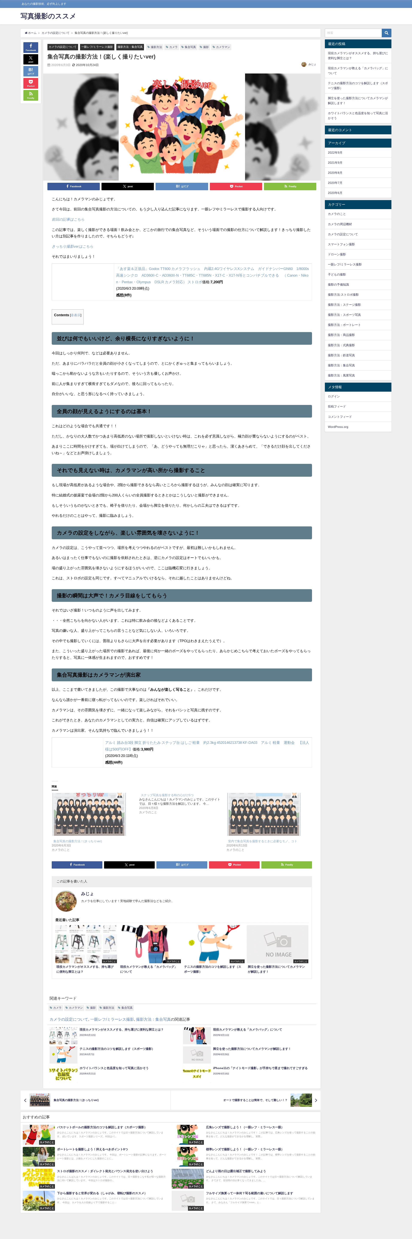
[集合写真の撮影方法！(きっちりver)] (93, 814)
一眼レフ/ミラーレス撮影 (97, 46)
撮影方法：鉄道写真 (341, 355)
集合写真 (190, 47)
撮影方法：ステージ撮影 (344, 304)
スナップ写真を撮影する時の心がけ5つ (167, 795)
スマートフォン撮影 (341, 244)
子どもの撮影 (337, 274)
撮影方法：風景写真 (341, 375)
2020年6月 (335, 192)
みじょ (312, 64)
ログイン (334, 396)
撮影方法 (156, 47)
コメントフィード (340, 416)
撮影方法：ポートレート (344, 324)
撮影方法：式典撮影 (341, 345)
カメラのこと (337, 213)
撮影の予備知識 (338, 284)
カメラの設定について (63, 46)
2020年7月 (335, 182)
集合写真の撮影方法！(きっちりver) (77, 841)
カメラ (173, 47)
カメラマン (223, 47)
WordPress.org (338, 426)
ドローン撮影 (337, 254)
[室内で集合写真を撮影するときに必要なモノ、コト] (267, 814)
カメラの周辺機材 (340, 224)
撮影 (206, 47)
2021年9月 (335, 162)
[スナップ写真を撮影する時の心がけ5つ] (182, 803)
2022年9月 (335, 152)
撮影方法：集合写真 (130, 46)
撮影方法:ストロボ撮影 (343, 294)
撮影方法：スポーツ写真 (344, 314)
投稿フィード (337, 406)
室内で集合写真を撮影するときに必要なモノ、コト (262, 841)
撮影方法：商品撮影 (341, 334)
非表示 (75, 315)
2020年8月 (335, 172)
